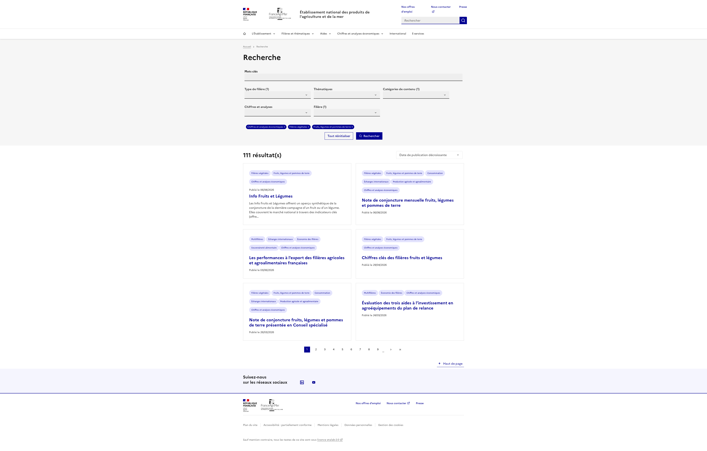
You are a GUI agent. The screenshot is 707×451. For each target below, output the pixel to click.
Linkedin (302, 382)
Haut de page (452, 363)
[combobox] (278, 95)
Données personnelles (358, 425)
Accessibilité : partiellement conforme (287, 425)
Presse (463, 7)
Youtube (313, 382)
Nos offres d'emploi (368, 403)
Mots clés (251, 71)
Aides (323, 34)
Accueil (244, 34)
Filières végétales (298, 127)
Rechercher (463, 20)
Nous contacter (396, 403)
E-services (418, 34)
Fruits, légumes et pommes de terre (332, 127)
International (398, 34)
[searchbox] (249, 95)
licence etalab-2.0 (328, 440)
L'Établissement (261, 34)
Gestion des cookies (390, 425)
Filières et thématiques (296, 34)
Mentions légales (328, 425)
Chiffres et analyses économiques (358, 34)
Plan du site (250, 425)
